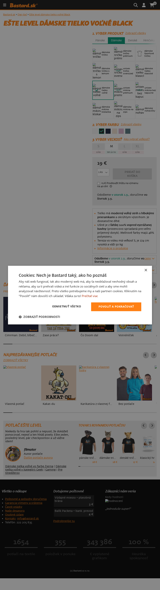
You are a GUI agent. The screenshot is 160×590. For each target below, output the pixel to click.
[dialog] (80, 295)
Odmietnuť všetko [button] (66, 306)
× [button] (145, 270)
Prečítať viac (90, 296)
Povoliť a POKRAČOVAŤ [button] (116, 306)
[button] (39, 316)
